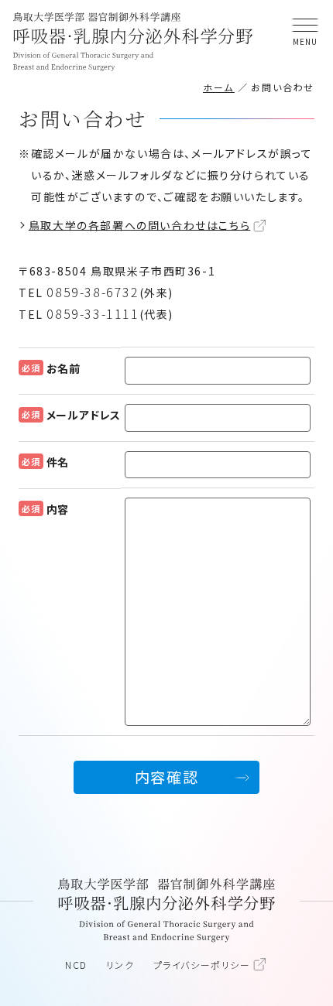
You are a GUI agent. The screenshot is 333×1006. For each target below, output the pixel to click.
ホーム (219, 87)
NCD (76, 964)
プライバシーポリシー (202, 964)
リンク (120, 964)
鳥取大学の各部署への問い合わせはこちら (139, 224)
